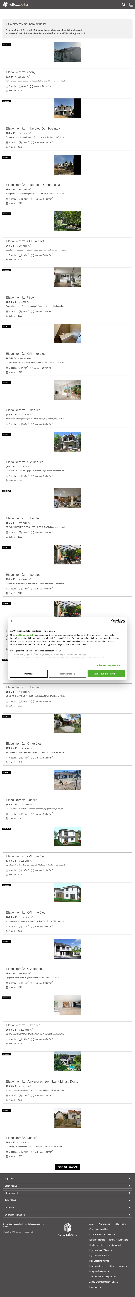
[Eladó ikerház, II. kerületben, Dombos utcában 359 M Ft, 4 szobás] (67, 111)
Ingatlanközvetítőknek (99, 1250)
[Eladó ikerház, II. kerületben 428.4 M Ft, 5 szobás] (67, 393)
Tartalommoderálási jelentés (102, 1277)
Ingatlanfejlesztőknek (99, 1255)
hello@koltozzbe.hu (30, 1224)
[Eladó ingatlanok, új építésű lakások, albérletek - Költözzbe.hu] (67, 1229)
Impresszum (95, 1287)
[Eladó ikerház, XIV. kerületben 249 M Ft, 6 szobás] (67, 952)
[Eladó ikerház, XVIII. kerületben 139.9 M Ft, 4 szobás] (67, 839)
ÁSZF (92, 1224)
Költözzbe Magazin (118, 1266)
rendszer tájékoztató (118, 1240)
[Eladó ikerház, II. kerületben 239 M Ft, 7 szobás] (67, 558)
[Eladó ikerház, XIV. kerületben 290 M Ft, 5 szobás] (67, 445)
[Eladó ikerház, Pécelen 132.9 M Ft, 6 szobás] (67, 280)
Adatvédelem (105, 1224)
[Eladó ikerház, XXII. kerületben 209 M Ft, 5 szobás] (67, 224)
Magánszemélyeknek (99, 1261)
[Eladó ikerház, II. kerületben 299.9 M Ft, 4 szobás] (67, 1008)
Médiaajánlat (115, 1245)
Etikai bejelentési (97, 1240)
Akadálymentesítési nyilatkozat (103, 1282)
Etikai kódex (120, 1224)
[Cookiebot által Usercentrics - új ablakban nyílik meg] (113, 621)
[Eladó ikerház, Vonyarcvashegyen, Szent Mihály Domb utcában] (67, 1065)
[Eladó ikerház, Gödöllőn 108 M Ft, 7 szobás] (67, 1121)
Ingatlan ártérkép (97, 1266)
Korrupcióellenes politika (101, 1234)
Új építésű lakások (98, 1271)
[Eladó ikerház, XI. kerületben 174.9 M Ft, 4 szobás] (67, 727)
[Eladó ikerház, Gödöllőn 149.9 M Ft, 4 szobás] (67, 783)
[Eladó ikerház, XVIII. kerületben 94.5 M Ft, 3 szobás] (67, 337)
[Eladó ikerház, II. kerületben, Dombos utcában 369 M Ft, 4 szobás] (67, 168)
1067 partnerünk (25, 635)
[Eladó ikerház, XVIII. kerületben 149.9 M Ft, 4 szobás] (67, 895)
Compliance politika (98, 1229)
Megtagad (28, 674)
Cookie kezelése (97, 1245)
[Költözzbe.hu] (15, 5)
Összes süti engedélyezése (106, 674)
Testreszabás (66, 674)
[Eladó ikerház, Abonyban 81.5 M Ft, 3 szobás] (67, 55)
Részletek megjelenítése (108, 665)
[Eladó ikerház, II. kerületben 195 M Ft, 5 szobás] (67, 501)
